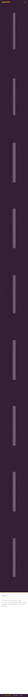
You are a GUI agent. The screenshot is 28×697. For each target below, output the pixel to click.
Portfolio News (15, 695)
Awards (21, 695)
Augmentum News (7, 695)
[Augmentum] (6, 2)
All (2, 695)
